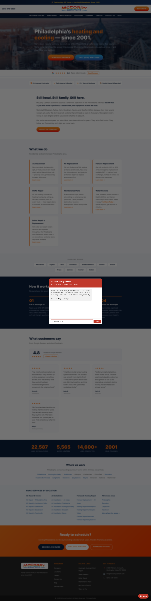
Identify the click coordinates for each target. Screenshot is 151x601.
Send (98, 321)
